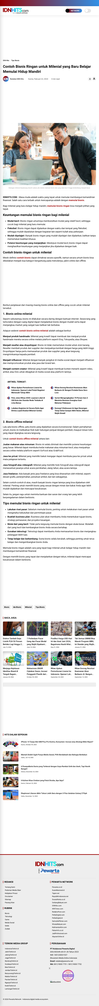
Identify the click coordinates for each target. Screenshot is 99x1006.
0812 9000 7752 (75, 964)
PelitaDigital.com (58, 915)
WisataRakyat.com (59, 924)
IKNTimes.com (57, 909)
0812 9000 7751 (60, 964)
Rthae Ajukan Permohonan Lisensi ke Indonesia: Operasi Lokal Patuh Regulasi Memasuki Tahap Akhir (28, 390)
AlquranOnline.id (58, 936)
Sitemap (8, 899)
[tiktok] (19, 3)
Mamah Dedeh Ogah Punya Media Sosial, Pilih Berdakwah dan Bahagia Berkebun (54, 755)
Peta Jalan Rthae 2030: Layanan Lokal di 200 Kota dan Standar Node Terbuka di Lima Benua (28, 400)
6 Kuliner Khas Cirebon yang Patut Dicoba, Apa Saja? (42, 780)
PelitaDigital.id (57, 918)
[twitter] (8, 3)
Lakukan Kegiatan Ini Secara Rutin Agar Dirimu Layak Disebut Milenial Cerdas (27, 409)
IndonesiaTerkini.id (12, 949)
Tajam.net (55, 893)
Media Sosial (9, 923)
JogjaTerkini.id (10, 958)
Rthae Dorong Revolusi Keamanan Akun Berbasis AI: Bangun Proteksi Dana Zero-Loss (71, 390)
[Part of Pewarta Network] (49, 873)
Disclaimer (9, 896)
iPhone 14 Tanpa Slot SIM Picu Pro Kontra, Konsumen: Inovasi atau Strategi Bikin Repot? (57, 742)
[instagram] (12, 3)
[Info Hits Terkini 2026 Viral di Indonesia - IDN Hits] (15, 12)
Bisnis (6, 607)
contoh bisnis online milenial (33, 330)
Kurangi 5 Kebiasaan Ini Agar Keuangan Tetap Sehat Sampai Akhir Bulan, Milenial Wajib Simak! (72, 410)
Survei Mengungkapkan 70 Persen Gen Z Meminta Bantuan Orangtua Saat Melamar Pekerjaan (71, 400)
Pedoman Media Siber (13, 890)
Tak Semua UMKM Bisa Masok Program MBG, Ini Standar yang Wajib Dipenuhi (85, 641)
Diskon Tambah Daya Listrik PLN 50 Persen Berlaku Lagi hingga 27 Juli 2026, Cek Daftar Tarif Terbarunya (13, 641)
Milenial (28, 607)
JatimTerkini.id (10, 952)
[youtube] (15, 3)
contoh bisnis (24, 257)
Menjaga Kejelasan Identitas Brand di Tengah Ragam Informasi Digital (11, 671)
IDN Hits (6, 60)
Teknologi (8, 916)
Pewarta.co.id (57, 887)
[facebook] (4, 3)
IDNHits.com (56, 906)
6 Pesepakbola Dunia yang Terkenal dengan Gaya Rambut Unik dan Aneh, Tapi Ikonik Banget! (55, 767)
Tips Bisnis (15, 60)
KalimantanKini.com (59, 927)
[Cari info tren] (95, 3)
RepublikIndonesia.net (60, 896)
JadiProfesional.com (59, 933)
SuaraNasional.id (58, 890)
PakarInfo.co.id (57, 930)
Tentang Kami (10, 887)
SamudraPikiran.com (59, 921)
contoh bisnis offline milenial (24, 438)
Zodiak (7, 929)
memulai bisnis (76, 200)
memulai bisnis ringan (58, 206)
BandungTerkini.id (11, 961)
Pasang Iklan (9, 903)
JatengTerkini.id (10, 955)
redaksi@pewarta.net (64, 961)
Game (7, 920)
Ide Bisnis (17, 607)
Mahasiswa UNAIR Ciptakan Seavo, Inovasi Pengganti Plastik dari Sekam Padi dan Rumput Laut (37, 671)
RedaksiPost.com (58, 912)
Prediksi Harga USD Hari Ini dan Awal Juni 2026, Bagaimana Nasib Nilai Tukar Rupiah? (61, 641)
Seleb (7, 926)
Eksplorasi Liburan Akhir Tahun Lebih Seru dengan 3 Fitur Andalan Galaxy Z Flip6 (54, 793)
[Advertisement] (49, 37)
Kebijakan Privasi (11, 893)
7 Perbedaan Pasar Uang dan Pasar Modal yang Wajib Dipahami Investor (36, 641)
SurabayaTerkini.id (11, 964)
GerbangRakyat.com (59, 903)
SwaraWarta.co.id (58, 899)
